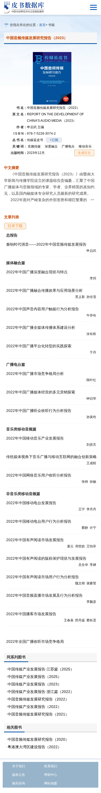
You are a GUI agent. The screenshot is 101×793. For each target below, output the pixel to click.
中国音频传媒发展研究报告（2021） (38, 714)
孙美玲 (91, 417)
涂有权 (91, 334)
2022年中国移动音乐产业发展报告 (35, 438)
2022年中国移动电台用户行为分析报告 (38, 521)
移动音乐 (85, 146)
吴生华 (83, 565)
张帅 (85, 482)
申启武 (35, 127)
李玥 (93, 278)
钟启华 (91, 398)
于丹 (93, 352)
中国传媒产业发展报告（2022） (34, 707)
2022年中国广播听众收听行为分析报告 (38, 410)
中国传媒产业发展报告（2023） (34, 684)
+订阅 (54, 140)
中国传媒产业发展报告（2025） (34, 676)
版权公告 (18, 775)
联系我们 (50, 766)
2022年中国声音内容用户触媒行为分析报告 (42, 309)
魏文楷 (80, 583)
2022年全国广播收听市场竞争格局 (35, 641)
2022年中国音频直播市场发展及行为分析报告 (44, 595)
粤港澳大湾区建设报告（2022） (34, 747)
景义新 (80, 297)
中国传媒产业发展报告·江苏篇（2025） (41, 669)
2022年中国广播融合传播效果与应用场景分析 (44, 290)
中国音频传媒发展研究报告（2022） (38, 699)
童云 (70, 546)
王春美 (69, 620)
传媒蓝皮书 (35, 140)
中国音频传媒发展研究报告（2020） (38, 739)
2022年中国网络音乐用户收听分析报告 (38, 475)
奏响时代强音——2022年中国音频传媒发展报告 (46, 244)
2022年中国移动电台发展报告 (31, 503)
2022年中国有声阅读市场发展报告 (35, 540)
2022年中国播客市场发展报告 (31, 614)
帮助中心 (50, 775)
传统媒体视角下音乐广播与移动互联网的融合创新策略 (51, 457)
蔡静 (85, 528)
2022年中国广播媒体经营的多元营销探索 (40, 392)
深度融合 (51, 146)
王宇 (81, 509)
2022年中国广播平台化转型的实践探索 (38, 346)
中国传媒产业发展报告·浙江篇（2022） (41, 691)
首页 (42, 25)
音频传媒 (34, 146)
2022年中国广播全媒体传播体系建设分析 (40, 327)
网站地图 (50, 783)
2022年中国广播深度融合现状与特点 (37, 272)
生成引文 (84, 153)
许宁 (93, 528)
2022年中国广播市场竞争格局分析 (35, 373)
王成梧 (91, 463)
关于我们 (18, 766)
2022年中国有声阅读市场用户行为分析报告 (42, 577)
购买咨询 (18, 783)
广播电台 (68, 146)
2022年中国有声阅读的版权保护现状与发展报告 (46, 558)
